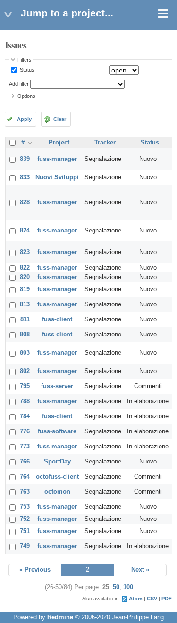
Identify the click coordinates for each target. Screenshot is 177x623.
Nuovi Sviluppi (57, 177)
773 (25, 446)
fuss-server (57, 386)
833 (25, 177)
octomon (57, 491)
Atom (136, 598)
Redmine (60, 617)
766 (25, 461)
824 (25, 230)
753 (25, 506)
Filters (24, 60)
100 (128, 587)
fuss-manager (57, 159)
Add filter (19, 84)
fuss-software (57, 431)
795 (25, 386)
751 (25, 531)
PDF (166, 598)
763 (25, 491)
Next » (140, 570)
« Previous (35, 570)
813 (25, 304)
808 (25, 334)
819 (25, 289)
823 (25, 252)
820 (25, 277)
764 (25, 476)
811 (25, 319)
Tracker (105, 142)
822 (25, 267)
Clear (59, 119)
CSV (152, 598)
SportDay (57, 461)
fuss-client (57, 319)
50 (116, 587)
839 (25, 159)
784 (25, 416)
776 (25, 431)
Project (59, 142)
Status (26, 69)
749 (25, 546)
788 (25, 401)
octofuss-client (57, 476)
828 (25, 202)
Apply (24, 119)
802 (25, 371)
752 (25, 519)
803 (25, 353)
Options (26, 96)
